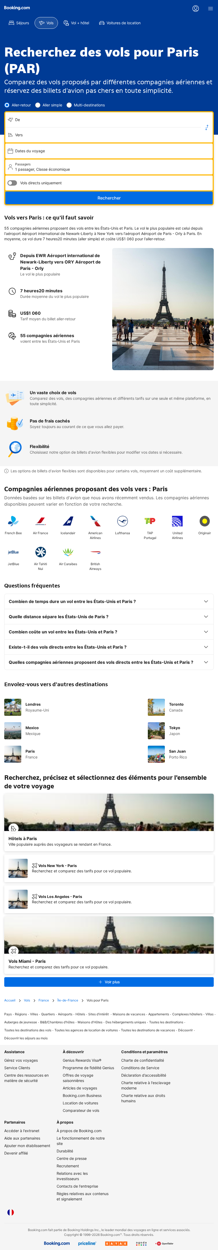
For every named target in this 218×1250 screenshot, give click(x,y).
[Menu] (210, 8)
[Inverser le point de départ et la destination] (207, 127)
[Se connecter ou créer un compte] (195, 8)
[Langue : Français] (10, 1212)
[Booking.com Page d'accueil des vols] (17, 8)
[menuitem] (18, 23)
